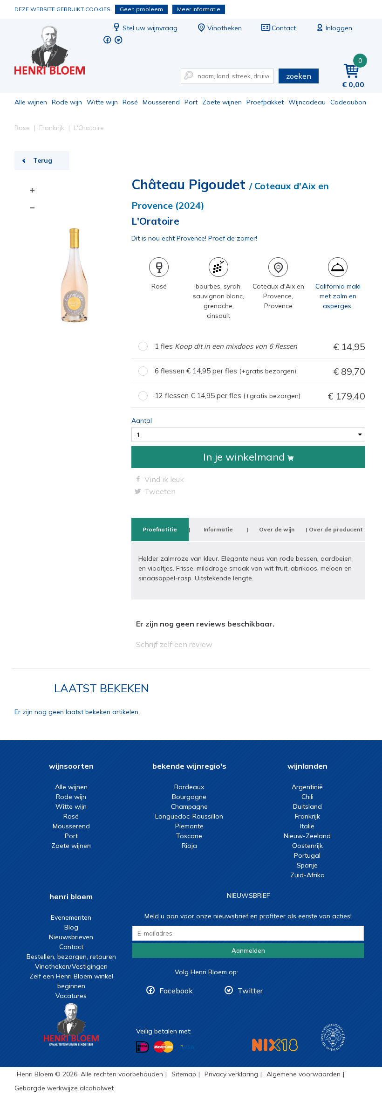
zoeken (298, 76)
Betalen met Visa (187, 1047)
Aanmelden (248, 950)
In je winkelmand (244, 456)
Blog (71, 927)
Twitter (250, 990)
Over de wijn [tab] (276, 529)
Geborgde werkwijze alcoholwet (64, 1088)
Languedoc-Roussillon (189, 816)
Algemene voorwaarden (303, 1074)
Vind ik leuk (164, 479)
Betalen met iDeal (142, 1047)
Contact (284, 28)
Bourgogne (189, 796)
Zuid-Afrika (307, 875)
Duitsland (307, 806)
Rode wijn (67, 102)
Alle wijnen (30, 102)
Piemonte (189, 826)
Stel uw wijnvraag (150, 28)
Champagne (189, 806)
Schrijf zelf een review (174, 644)
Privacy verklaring (231, 1074)
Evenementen (71, 917)
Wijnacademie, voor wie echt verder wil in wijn (333, 1037)
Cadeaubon (348, 102)
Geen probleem (141, 9)
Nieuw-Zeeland (307, 836)
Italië (307, 826)
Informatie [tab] (218, 529)
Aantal (141, 420)
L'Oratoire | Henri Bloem (55, 51)
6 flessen (260, 371)
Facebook (176, 990)
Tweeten (160, 491)
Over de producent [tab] (336, 529)
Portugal (307, 855)
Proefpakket (265, 102)
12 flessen (260, 396)
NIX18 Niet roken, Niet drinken (275, 1045)
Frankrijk (307, 816)
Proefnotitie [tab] (160, 529)
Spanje (307, 865)
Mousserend (161, 102)
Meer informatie (198, 9)
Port (191, 102)
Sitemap (183, 1074)
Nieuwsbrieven (71, 937)
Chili (307, 796)
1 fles (260, 346)
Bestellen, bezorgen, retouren (71, 956)
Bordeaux (189, 787)
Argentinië (307, 787)
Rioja (189, 845)
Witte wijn (102, 102)
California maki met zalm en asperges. (338, 296)
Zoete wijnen (222, 102)
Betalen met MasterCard (163, 1047)
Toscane (189, 836)
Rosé (130, 102)
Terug (42, 160)
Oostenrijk (307, 845)
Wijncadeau (307, 102)
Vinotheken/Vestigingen (71, 966)
